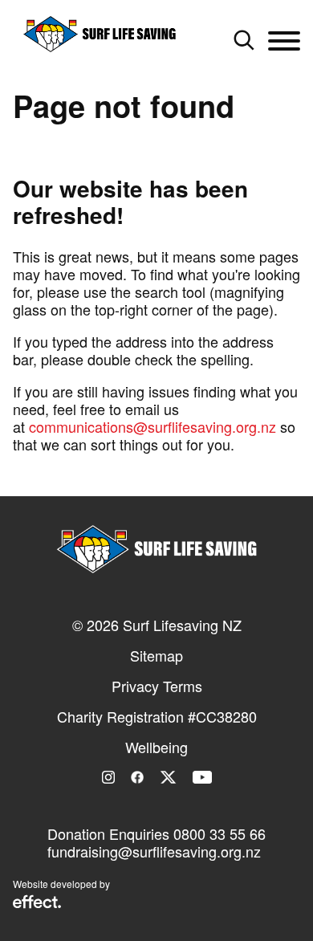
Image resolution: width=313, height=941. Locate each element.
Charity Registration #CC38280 (157, 716)
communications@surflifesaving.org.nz (152, 426)
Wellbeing (156, 746)
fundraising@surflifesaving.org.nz (154, 851)
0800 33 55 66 (219, 833)
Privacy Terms (157, 685)
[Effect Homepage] (37, 903)
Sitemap (156, 655)
